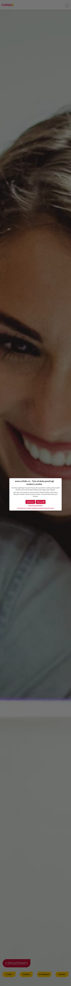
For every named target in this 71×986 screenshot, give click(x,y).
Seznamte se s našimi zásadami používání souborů (35, 508)
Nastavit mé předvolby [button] (35, 505)
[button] (40, 502)
